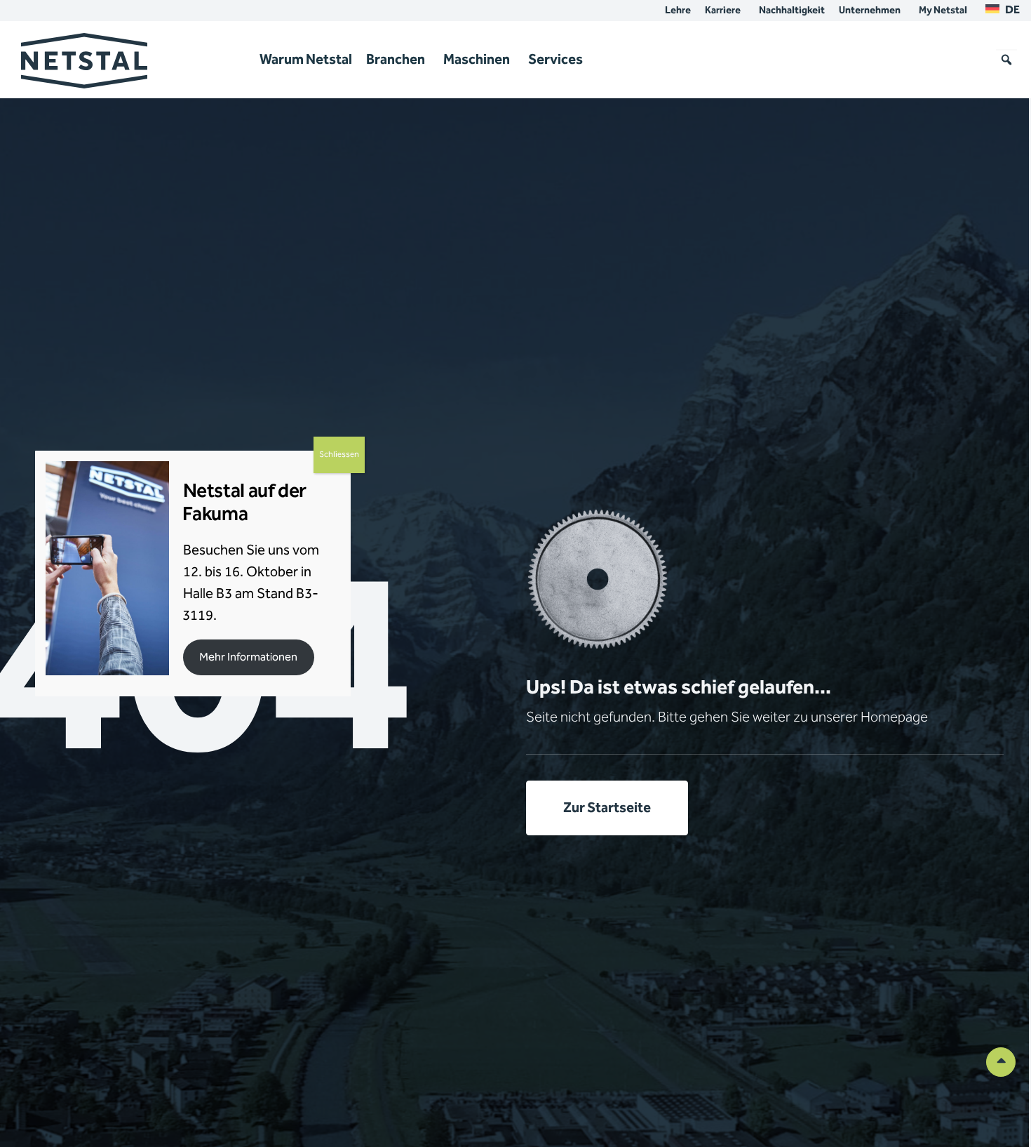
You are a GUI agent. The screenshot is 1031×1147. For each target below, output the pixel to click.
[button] (1006, 59)
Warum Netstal (306, 59)
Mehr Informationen (248, 657)
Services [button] (555, 59)
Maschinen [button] (476, 59)
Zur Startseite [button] (607, 808)
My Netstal (943, 10)
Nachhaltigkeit (792, 10)
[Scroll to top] (1001, 1061)
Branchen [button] (395, 59)
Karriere (723, 10)
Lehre (678, 10)
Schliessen (339, 454)
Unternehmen (870, 10)
